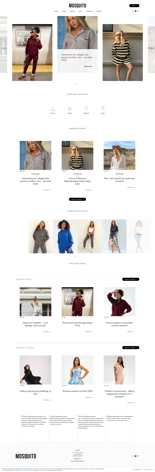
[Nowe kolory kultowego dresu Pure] (32, 52)
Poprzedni (4, 48)
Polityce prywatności (25, 470)
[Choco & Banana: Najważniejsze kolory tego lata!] (122, 52)
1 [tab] (75, 83)
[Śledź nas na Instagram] (135, 11)
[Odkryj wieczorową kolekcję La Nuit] (35, 377)
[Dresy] (103, 110)
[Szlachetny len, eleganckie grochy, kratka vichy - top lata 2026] (77, 44)
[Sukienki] (86, 110)
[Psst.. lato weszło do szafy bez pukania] (119, 164)
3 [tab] (77, 83)
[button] (35, 428)
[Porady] (53, 110)
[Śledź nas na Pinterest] (138, 11)
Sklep (133, 5)
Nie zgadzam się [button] (137, 469)
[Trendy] (70, 110)
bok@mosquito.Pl (77, 456)
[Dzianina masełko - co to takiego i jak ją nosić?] (35, 308)
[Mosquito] (26, 456)
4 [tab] (78, 83)
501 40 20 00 (78, 454)
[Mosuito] (77, 6)
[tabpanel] (77, 44)
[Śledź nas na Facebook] (133, 11)
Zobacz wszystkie (77, 199)
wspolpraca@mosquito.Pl (77, 461)
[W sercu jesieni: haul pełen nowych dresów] (119, 308)
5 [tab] (79, 83)
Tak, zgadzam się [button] (148, 469)
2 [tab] (76, 83)
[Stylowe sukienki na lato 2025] (77, 376)
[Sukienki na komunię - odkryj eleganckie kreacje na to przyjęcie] (119, 378)
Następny (151, 48)
